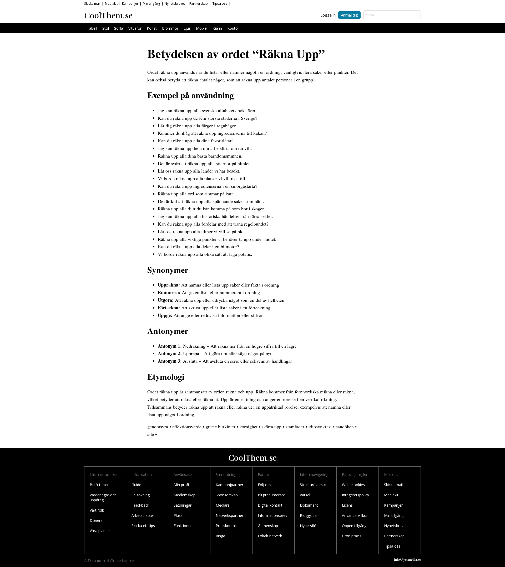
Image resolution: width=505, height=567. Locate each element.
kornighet (248, 426)
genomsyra (157, 426)
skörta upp (271, 426)
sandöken (345, 426)
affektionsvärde (186, 426)
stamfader (295, 426)
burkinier (226, 426)
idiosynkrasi (320, 426)
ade (150, 434)
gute (210, 426)
